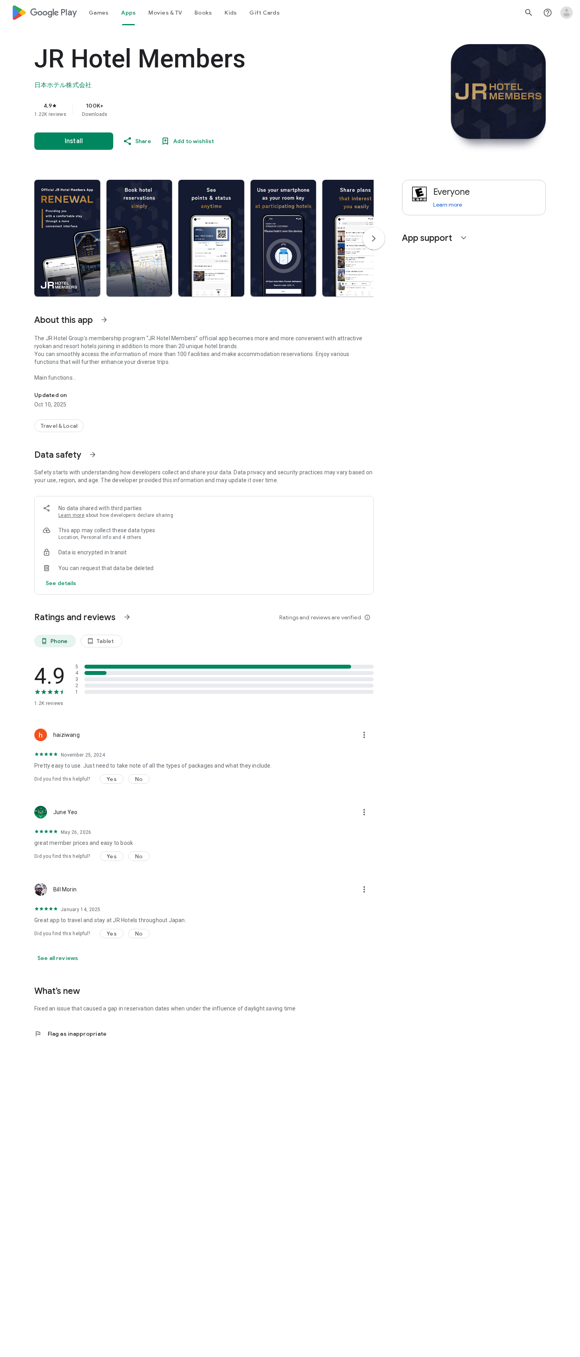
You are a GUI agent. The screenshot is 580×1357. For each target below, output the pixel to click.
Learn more (71, 515)
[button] (67, 238)
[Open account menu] (566, 12)
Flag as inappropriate (70, 1033)
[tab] (98, 12)
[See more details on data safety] (61, 583)
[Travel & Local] (59, 426)
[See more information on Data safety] (92, 454)
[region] (192, 109)
